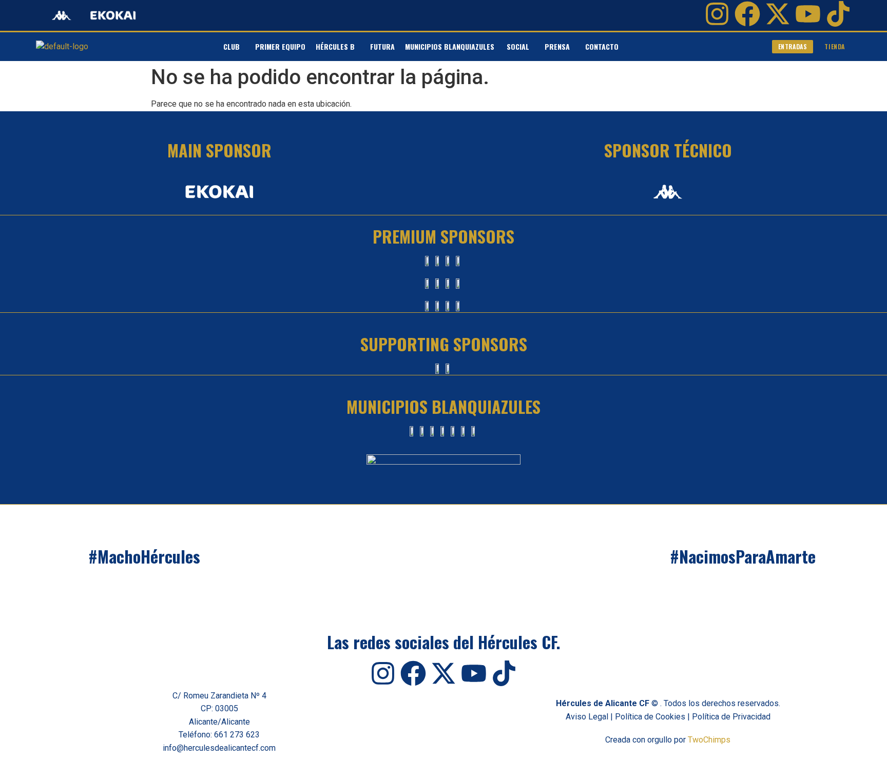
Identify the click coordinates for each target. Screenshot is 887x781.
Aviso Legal (587, 717)
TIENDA (834, 46)
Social (518, 46)
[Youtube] (808, 14)
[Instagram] (717, 14)
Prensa (557, 46)
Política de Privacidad (731, 717)
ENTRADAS (792, 46)
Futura (382, 46)
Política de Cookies (650, 717)
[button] (234, 46)
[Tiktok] (838, 14)
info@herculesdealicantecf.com (219, 748)
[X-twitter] (777, 14)
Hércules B (335, 46)
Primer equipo (280, 46)
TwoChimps (709, 740)
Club (231, 46)
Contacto (602, 46)
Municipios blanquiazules (450, 46)
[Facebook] (747, 14)
